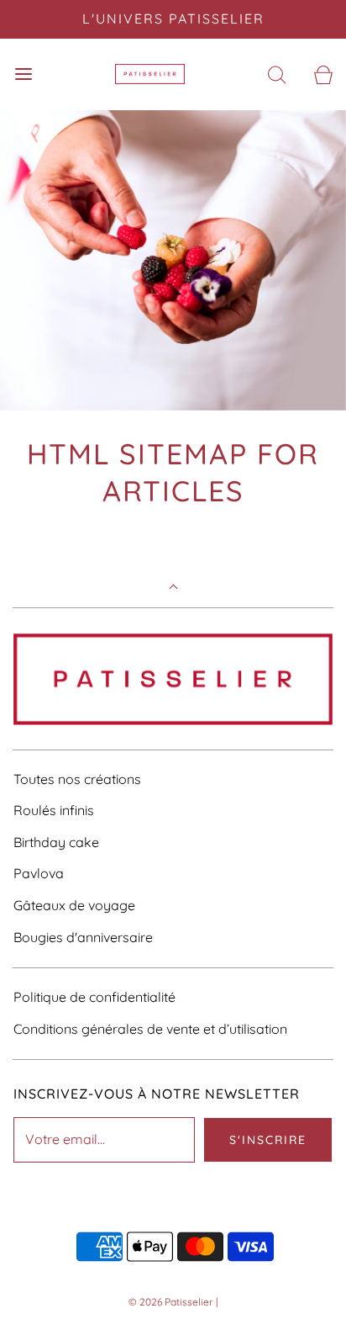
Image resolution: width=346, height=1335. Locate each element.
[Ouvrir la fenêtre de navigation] (23, 74)
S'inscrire (268, 1139)
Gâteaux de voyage (74, 905)
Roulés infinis (53, 810)
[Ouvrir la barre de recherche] (277, 74)
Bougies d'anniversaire (83, 937)
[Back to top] (173, 588)
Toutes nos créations (77, 779)
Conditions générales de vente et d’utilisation (150, 1028)
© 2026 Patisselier (170, 1301)
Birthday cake (56, 842)
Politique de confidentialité (94, 996)
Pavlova (38, 873)
